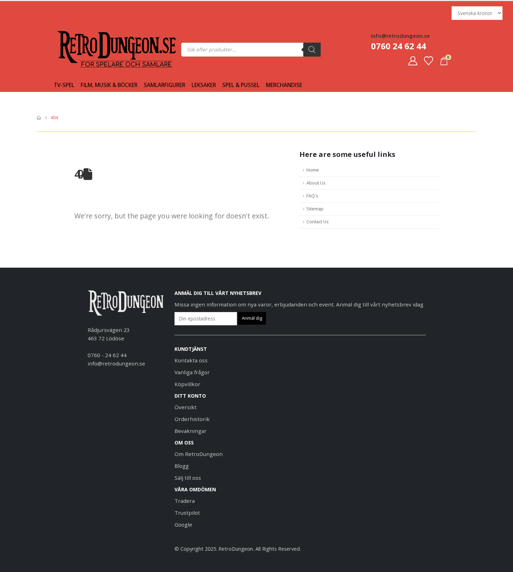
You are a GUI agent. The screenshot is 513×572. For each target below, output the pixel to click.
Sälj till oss (187, 477)
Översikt (185, 407)
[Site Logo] (71, 49)
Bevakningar (190, 430)
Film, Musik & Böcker (109, 85)
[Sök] (312, 50)
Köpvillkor (187, 384)
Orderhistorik (192, 418)
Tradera (184, 500)
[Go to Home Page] (39, 118)
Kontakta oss (191, 360)
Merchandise (284, 85)
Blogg (181, 465)
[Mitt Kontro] (412, 60)
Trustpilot (187, 512)
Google (183, 524)
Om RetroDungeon (198, 453)
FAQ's (312, 196)
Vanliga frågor (192, 372)
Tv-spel (64, 85)
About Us (316, 183)
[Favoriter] (428, 60)
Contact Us (317, 222)
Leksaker (204, 85)
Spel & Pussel (241, 85)
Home (312, 170)
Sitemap (315, 209)
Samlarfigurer (164, 85)
